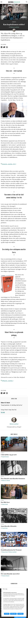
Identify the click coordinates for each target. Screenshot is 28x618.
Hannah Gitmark (5, 575)
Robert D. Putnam (6, 480)
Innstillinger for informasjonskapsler (20, 617)
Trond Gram (5, 528)
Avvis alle (6, 613)
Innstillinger (20, 613)
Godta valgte (13, 613)
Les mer (3, 412)
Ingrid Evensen (5, 456)
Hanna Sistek (5, 504)
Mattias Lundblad (14, 27)
